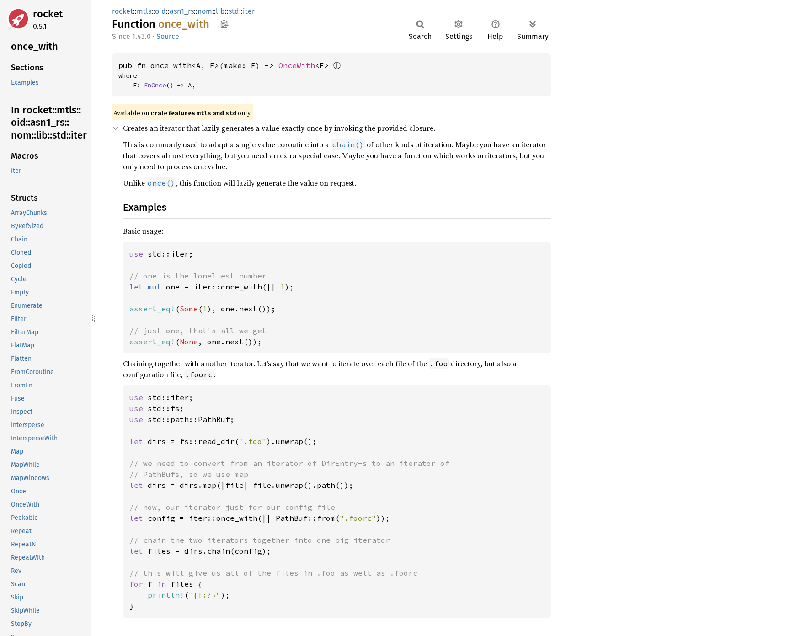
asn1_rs (182, 11)
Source (167, 36)
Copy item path (224, 24)
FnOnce (155, 85)
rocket (48, 14)
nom (205, 11)
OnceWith (296, 65)
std (234, 11)
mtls (144, 11)
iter (249, 11)
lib (220, 11)
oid (160, 11)
